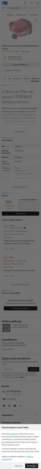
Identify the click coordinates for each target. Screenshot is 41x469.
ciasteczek (14, 434)
